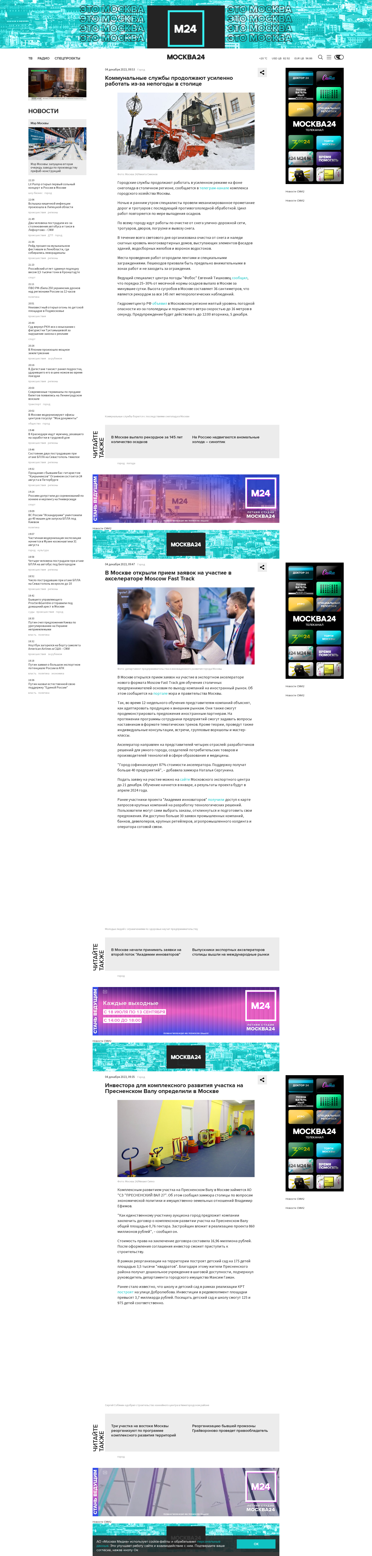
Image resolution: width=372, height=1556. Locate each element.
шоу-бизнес (35, 193)
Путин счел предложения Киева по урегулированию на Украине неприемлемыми (52, 626)
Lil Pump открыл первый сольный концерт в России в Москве (51, 186)
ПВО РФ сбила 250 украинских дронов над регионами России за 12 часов (54, 290)
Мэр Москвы (40, 123)
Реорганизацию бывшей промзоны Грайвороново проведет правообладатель (230, 1428)
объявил (159, 303)
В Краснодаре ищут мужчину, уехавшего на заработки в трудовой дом (56, 436)
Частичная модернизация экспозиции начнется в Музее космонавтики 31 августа (54, 541)
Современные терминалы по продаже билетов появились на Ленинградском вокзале (55, 395)
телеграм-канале (214, 188)
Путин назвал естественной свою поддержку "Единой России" (51, 686)
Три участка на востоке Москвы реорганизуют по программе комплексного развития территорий (143, 1431)
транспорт (34, 404)
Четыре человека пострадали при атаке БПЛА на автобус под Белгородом (56, 562)
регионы (53, 212)
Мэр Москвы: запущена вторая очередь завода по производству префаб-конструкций (54, 167)
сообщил (239, 278)
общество (34, 423)
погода (131, 463)
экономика (57, 673)
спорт (31, 277)
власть (32, 634)
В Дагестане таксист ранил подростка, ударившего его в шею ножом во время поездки (55, 372)
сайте (185, 779)
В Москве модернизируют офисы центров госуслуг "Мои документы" (53, 416)
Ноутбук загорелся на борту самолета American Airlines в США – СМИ (54, 647)
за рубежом (55, 358)
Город (141, 70)
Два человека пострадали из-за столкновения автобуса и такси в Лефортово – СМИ (51, 226)
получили (216, 799)
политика (33, 297)
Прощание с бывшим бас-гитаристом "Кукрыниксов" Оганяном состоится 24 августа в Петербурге (55, 476)
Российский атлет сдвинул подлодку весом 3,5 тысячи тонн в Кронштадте (54, 270)
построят (125, 1292)
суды (31, 612)
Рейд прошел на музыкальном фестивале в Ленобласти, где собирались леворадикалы (49, 249)
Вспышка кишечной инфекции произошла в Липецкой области (50, 205)
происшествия (37, 212)
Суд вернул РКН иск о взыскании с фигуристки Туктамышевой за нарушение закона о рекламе (51, 330)
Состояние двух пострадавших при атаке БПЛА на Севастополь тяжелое (54, 455)
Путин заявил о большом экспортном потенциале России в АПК (54, 666)
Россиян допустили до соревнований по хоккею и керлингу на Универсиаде (56, 497)
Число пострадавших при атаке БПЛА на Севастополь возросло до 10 (54, 582)
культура (43, 550)
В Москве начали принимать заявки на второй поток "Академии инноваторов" (146, 952)
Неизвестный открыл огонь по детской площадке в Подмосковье (55, 309)
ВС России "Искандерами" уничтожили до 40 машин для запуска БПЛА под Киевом (55, 518)
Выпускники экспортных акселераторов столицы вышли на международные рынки (230, 952)
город (48, 193)
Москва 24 (186, 57)
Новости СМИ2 (102, 528)
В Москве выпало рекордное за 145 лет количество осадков (147, 439)
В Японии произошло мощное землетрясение (49, 351)
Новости (43, 111)
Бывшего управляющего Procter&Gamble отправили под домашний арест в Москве (50, 603)
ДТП (50, 235)
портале (160, 693)
